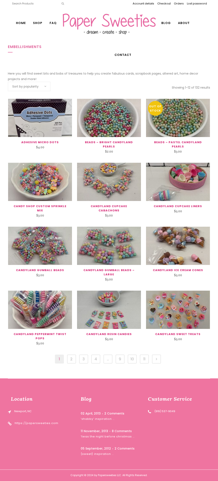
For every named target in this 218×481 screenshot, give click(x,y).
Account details (143, 3)
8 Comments (122, 431)
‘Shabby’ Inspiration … (98, 419)
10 (132, 359)
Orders (179, 3)
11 (144, 359)
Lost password (197, 3)
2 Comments (114, 413)
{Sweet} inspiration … (97, 454)
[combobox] (29, 86)
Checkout (164, 3)
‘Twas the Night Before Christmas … (108, 436)
